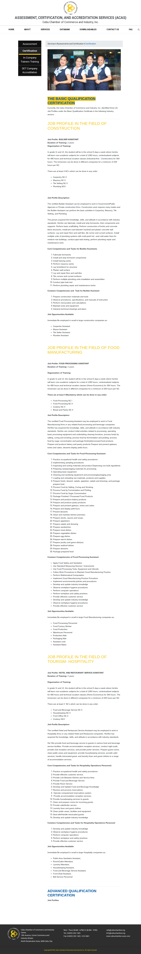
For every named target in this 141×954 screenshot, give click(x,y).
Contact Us (113, 29)
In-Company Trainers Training (30, 59)
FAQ (130, 29)
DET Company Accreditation (29, 70)
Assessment (30, 43)
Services (45, 29)
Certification (30, 50)
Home (11, 29)
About (27, 29)
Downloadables (88, 29)
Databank (65, 29)
